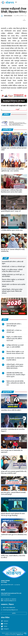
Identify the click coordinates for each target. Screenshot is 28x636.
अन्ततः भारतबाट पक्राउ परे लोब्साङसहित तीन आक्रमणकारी (12, 451)
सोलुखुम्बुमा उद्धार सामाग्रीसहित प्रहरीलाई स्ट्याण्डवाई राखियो (14, 149)
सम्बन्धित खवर (7, 130)
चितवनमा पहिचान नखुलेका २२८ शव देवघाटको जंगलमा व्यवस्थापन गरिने (13, 280)
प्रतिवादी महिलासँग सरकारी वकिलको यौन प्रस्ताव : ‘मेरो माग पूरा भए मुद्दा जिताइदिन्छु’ (13, 515)
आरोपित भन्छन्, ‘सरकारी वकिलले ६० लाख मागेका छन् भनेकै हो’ (13, 557)
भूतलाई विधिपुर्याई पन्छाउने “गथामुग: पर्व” (11, 211)
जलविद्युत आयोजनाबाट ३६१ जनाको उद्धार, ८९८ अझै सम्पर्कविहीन (13, 276)
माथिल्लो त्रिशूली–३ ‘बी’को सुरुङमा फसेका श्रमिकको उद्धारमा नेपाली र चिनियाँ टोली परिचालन (12, 291)
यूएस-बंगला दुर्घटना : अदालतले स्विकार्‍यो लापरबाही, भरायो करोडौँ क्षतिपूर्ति (13, 493)
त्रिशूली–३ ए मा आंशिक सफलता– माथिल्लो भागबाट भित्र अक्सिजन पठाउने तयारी (12, 271)
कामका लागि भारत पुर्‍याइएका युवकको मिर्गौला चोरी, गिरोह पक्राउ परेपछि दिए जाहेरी (14, 472)
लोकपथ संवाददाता (8, 16)
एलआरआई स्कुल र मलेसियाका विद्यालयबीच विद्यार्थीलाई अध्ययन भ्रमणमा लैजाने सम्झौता (11, 191)
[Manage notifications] (25, 633)
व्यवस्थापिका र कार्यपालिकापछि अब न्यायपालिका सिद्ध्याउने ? (13, 430)
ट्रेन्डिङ (5, 320)
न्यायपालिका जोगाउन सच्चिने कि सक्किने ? (11, 410)
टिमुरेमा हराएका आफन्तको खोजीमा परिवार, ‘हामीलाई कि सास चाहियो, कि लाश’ (16, 383)
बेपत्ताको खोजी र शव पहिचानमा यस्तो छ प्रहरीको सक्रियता (13, 285)
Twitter (5, 626)
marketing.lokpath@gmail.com (10, 610)
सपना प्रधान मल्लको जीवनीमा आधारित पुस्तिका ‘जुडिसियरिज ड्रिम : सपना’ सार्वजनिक (12, 170)
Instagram (6, 629)
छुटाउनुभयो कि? (7, 392)
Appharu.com (20, 634)
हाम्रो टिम (14, 613)
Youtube (6, 623)
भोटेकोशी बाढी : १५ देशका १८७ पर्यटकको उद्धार (13, 267)
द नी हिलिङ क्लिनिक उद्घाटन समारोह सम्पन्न (12, 230)
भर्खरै (5, 258)
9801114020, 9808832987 (9, 607)
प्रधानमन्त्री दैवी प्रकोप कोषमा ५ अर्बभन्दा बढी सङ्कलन (12, 263)
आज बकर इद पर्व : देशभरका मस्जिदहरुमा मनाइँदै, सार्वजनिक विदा (13, 250)
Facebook (6, 621)
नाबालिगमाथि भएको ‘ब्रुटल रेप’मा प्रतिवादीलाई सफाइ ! (14, 536)
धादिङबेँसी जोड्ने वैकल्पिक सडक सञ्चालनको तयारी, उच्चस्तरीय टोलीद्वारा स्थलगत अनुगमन (16, 375)
